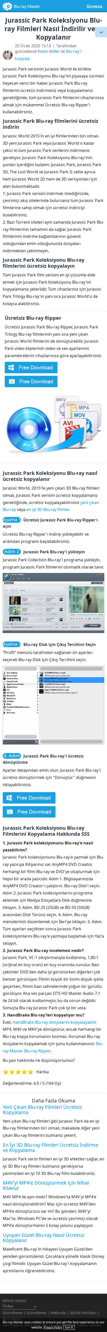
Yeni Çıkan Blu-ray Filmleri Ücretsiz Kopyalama (42, 1110)
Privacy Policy (53, 1327)
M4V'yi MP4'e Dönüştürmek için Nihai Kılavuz (46, 1185)
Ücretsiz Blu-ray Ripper (33, 318)
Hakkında (58, 1312)
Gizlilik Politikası (83, 1312)
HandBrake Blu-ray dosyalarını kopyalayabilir (55, 1022)
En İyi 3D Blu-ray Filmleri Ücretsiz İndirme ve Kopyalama (50, 1147)
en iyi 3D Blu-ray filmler (47, 509)
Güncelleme (12, 1312)
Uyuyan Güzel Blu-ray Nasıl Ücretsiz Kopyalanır (43, 1238)
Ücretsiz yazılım (95, 10)
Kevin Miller (49, 51)
